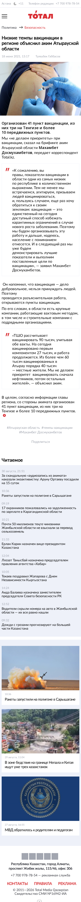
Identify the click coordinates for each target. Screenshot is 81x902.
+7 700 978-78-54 (67, 3)
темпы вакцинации (57, 427)
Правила (43, 884)
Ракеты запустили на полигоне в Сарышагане (36, 495)
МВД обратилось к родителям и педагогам (38, 830)
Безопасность (35, 27)
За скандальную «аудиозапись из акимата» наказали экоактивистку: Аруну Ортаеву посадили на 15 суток (40, 479)
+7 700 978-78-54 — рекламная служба (40, 875)
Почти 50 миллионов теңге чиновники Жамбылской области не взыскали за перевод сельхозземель (37, 528)
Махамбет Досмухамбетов (41, 432)
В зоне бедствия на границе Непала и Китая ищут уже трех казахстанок (39, 765)
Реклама (67, 884)
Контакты (17, 884)
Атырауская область (24, 427)
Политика (9, 27)
